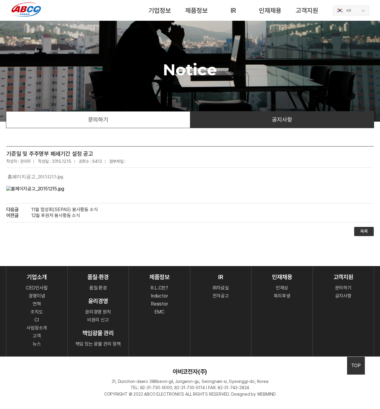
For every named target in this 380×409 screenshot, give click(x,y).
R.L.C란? (159, 288)
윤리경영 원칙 (98, 312)
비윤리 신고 (98, 320)
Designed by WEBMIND (253, 394)
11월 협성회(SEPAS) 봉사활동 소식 (64, 209)
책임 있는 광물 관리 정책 (98, 344)
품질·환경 (98, 288)
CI (36, 320)
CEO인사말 (37, 288)
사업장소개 (36, 328)
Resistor (159, 304)
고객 (37, 336)
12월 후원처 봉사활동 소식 (55, 215)
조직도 (37, 312)
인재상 (282, 288)
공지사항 (282, 119)
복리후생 (282, 296)
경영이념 (36, 296)
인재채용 (270, 10)
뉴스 (37, 344)
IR (233, 10)
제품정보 (196, 10)
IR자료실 (221, 288)
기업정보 (159, 10)
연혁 (37, 304)
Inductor (159, 296)
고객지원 (307, 10)
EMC (159, 312)
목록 (364, 231)
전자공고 (221, 296)
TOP (356, 365)
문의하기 (98, 119)
